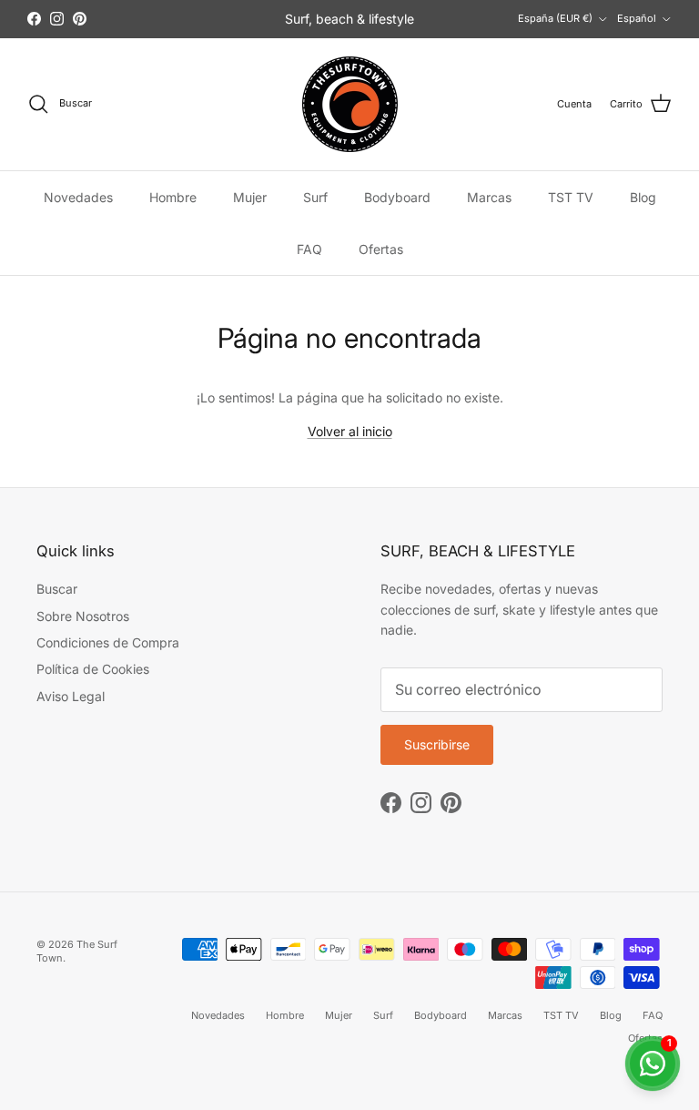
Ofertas (381, 249)
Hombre (173, 197)
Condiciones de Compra (107, 642)
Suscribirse (437, 744)
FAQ (309, 249)
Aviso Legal (70, 696)
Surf (315, 197)
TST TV (570, 197)
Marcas (489, 197)
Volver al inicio (350, 431)
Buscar (56, 588)
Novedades (78, 197)
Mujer (250, 197)
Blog (643, 197)
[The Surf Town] (350, 104)
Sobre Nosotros (82, 616)
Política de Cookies (92, 669)
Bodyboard (397, 197)
